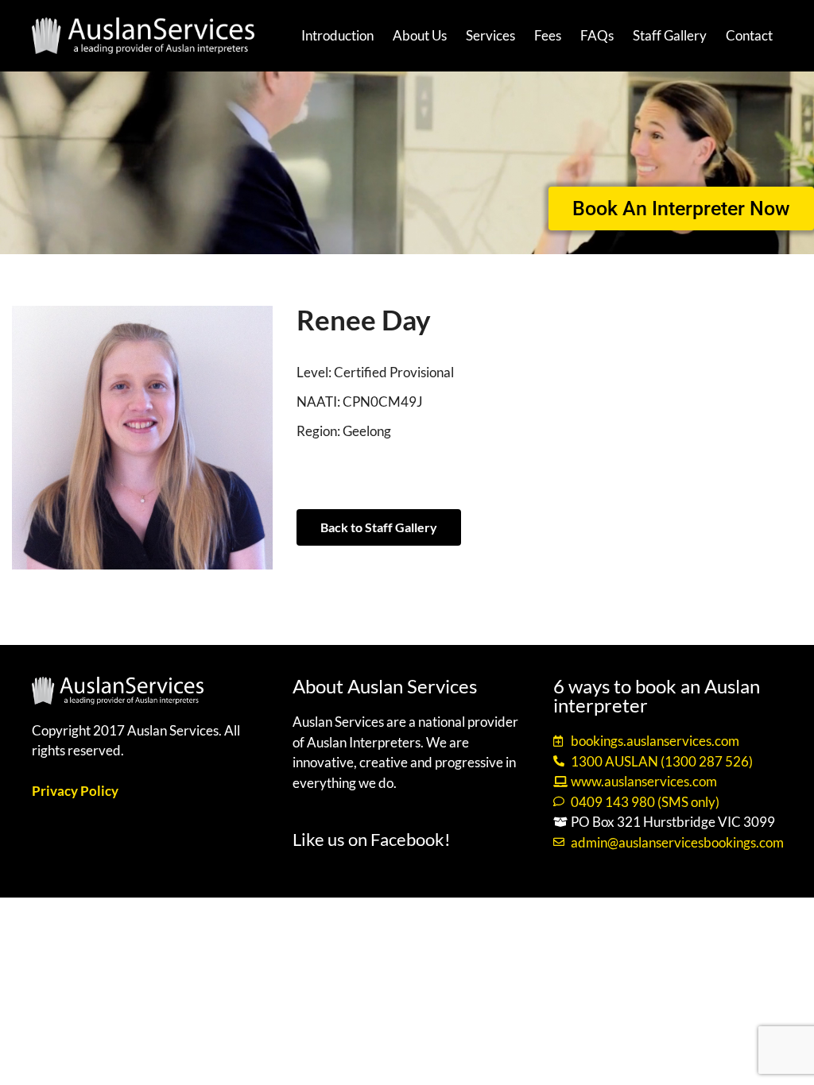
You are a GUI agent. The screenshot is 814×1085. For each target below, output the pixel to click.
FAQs (597, 35)
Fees (547, 35)
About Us (420, 35)
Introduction (337, 35)
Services (490, 35)
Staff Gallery (670, 35)
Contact (749, 35)
